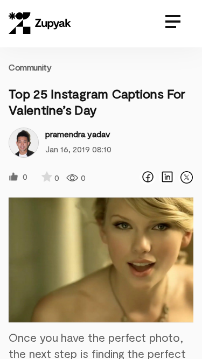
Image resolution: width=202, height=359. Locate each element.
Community (30, 67)
